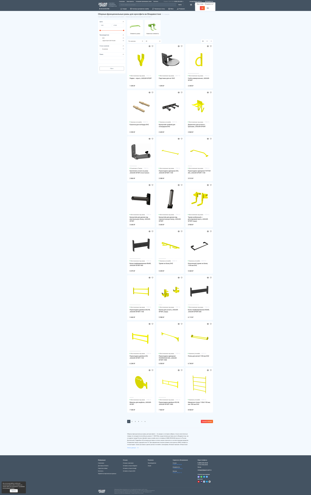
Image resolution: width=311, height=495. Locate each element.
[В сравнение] (149, 46)
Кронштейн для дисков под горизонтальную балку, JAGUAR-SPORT (170, 219)
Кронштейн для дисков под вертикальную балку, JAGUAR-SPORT (140, 219)
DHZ (103, 38)
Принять (14, 490)
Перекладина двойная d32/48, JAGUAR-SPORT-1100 (140, 311)
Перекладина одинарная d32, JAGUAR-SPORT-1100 (169, 172)
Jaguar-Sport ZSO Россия (108, 40)
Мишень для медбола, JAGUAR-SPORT (140, 403)
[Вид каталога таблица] (211, 41)
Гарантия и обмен (102, 468)
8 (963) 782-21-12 (177, 472)
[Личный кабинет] (191, 5)
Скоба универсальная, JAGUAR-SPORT (198, 79)
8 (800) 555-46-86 (173, 1)
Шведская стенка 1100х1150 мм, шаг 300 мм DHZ (199, 403)
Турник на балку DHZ (166, 263)
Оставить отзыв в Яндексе (130, 465)
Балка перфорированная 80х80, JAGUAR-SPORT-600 (198, 311)
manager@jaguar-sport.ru (196, 1)
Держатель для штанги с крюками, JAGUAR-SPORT (197, 125)
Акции (149, 465)
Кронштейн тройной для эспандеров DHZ (167, 125)
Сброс (112, 68)
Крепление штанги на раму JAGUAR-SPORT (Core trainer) (139, 172)
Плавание (182, 9)
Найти (180, 4)
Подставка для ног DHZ (167, 78)
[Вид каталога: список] (207, 41)
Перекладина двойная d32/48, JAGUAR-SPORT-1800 (169, 403)
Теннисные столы (159, 9)
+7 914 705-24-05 (203, 464)
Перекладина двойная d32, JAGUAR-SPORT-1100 (139, 357)
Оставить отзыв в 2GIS (129, 471)
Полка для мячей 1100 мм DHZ (198, 356)
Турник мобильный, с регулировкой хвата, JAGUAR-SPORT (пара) (198, 219)
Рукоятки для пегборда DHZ (139, 124)
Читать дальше (131, 447)
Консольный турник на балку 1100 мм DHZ (198, 264)
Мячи (171, 9)
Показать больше (207, 421)
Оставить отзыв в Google (129, 468)
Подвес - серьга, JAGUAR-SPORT (141, 78)
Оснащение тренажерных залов (143, 1)
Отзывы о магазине (128, 463)
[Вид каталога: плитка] (203, 41)
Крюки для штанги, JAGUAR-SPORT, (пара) (168, 311)
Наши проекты (130, 1)
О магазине (122, 1)
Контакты (155, 1)
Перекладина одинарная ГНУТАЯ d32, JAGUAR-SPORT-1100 (199, 172)
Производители (152, 463)
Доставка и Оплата (103, 465)
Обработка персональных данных (107, 473)
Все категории (105, 8)
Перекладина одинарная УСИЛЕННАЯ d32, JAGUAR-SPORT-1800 (168, 358)
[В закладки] (152, 46)
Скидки (124, 9)
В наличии (105, 49)
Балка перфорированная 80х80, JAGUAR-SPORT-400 (140, 264)
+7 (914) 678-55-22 (177, 468)
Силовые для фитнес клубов (140, 9)
